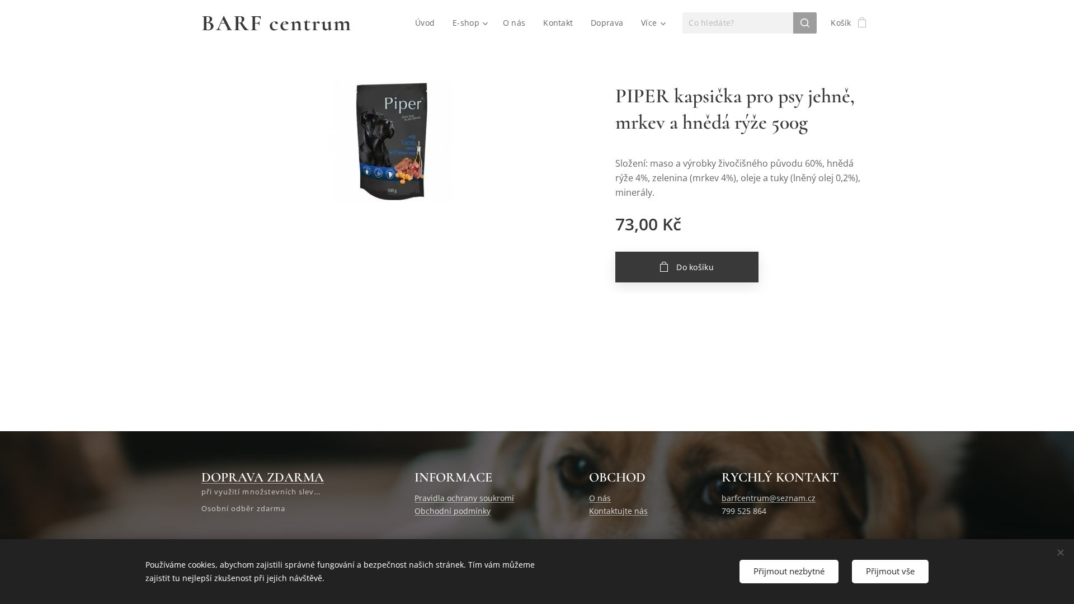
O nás (600, 498)
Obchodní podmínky (452, 511)
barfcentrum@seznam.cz (769, 498)
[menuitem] (428, 23)
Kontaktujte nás (618, 511)
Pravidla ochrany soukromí (464, 498)
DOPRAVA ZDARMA (262, 477)
